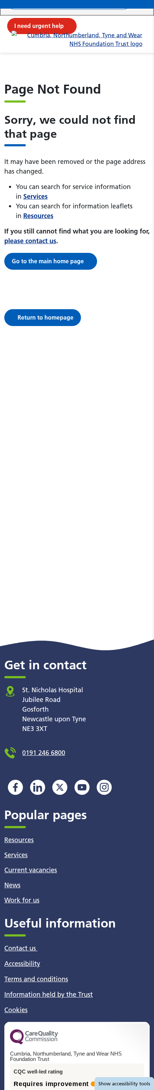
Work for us (21, 900)
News (12, 885)
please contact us (30, 241)
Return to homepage (45, 317)
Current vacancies (30, 870)
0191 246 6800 (43, 753)
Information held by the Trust (48, 994)
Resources (38, 216)
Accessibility (22, 963)
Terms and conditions (36, 979)
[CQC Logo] (34, 1043)
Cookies (16, 1010)
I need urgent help (39, 25)
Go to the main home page (48, 261)
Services (35, 196)
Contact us (21, 948)
